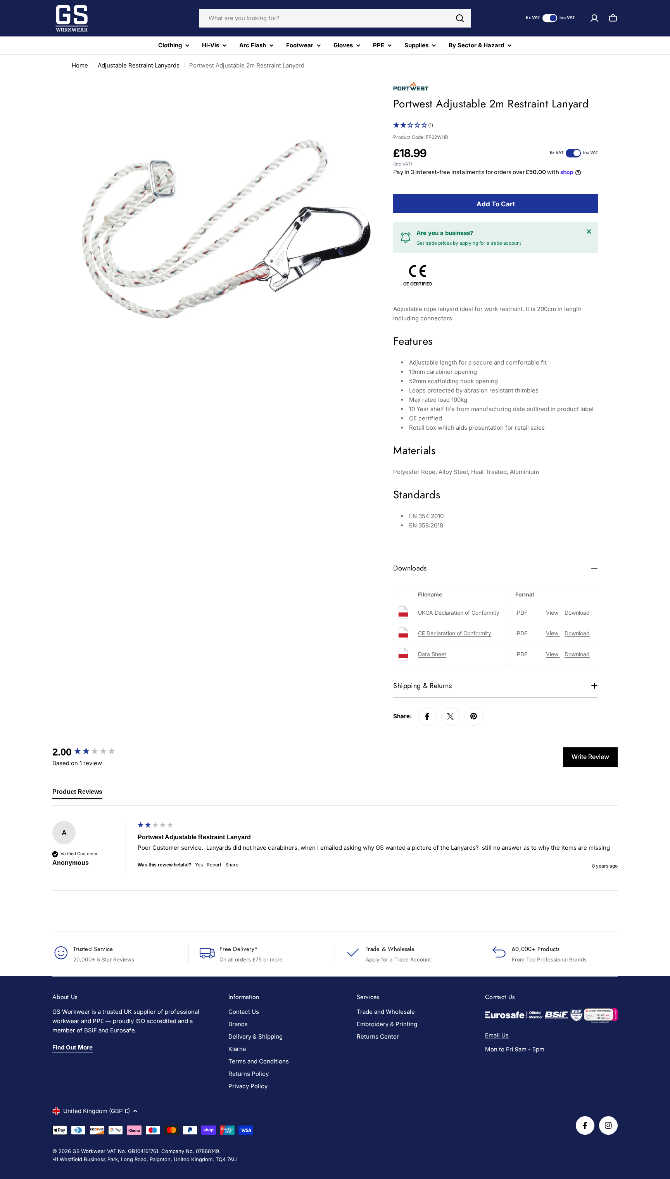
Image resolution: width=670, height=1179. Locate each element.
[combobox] (335, 18)
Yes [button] (199, 865)
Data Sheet (432, 654)
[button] (495, 125)
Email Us (497, 1035)
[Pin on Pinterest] (474, 716)
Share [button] (231, 865)
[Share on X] (450, 716)
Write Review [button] (590, 757)
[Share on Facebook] (427, 716)
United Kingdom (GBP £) (96, 1111)
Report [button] (214, 865)
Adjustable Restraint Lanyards (139, 65)
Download (577, 612)
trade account (505, 243)
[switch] (549, 18)
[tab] (77, 793)
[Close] (589, 231)
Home (80, 65)
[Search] (460, 18)
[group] (93, 752)
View (553, 612)
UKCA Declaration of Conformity (458, 612)
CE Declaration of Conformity (454, 633)
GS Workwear (89, 1151)
